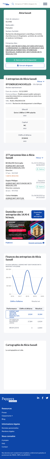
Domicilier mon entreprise (38, 214)
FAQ (3, 444)
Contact (5, 447)
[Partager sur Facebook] (42, 401)
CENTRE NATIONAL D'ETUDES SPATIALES (27, 46)
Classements (7, 416)
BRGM (8, 46)
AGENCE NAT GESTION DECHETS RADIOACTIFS (15, 167)
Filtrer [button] (40, 81)
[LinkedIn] (38, 401)
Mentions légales (8, 431)
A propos (5, 440)
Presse (4, 413)
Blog (3, 419)
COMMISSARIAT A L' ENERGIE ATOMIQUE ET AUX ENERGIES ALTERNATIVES (25, 49)
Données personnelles (10, 428)
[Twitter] (47, 401)
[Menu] (45, 4)
